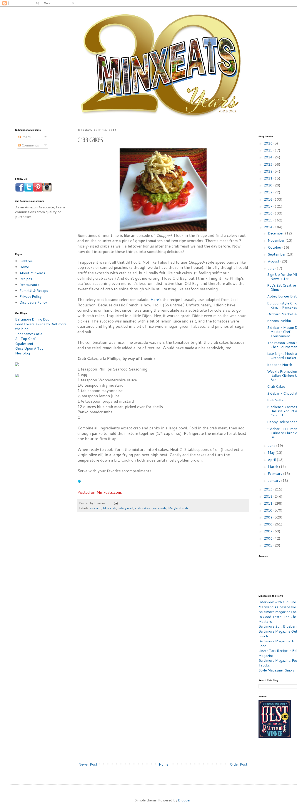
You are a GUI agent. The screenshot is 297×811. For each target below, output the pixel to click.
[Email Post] (116, 503)
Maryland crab (178, 508)
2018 (268, 199)
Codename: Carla (28, 333)
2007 (268, 530)
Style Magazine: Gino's (276, 670)
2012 (268, 496)
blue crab (109, 508)
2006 (268, 538)
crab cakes (142, 508)
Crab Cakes (276, 386)
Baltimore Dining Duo (32, 319)
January (274, 480)
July (271, 268)
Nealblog (22, 353)
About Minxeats (32, 272)
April (272, 459)
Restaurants (29, 284)
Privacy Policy (31, 296)
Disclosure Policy (33, 302)
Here (154, 299)
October (275, 247)
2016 (268, 213)
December (276, 233)
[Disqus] (163, 581)
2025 (268, 150)
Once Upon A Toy (29, 348)
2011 (268, 503)
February (275, 473)
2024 (268, 157)
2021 (268, 178)
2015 (268, 220)
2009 (268, 517)
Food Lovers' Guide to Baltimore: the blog (41, 326)
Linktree (26, 260)
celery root (125, 508)
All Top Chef (25, 338)
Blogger (184, 800)
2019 (268, 191)
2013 (268, 489)
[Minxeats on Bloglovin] (79, 481)
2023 (268, 164)
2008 (268, 524)
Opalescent (24, 343)
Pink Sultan (276, 399)
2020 (268, 185)
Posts (26, 136)
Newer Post (87, 764)
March (273, 466)
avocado (96, 508)
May (271, 452)
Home (163, 764)
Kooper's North (279, 364)
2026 (268, 143)
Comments (30, 145)
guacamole (159, 508)
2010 (268, 510)
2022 (268, 171)
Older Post (238, 764)
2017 (268, 206)
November (276, 240)
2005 (268, 545)
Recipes (26, 278)
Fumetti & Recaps (34, 290)
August (274, 261)
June (272, 445)
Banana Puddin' (279, 320)
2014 (268, 226)
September (277, 254)
